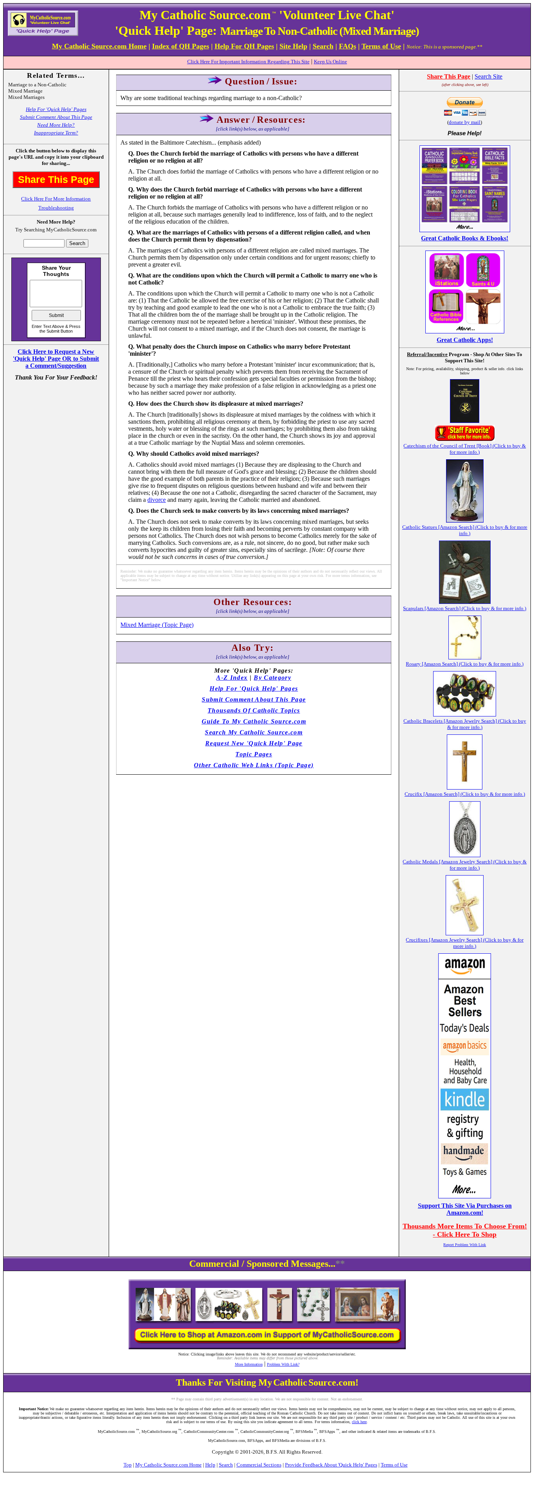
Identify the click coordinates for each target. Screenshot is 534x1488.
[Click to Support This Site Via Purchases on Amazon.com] (464, 1196)
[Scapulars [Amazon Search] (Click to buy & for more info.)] (465, 601)
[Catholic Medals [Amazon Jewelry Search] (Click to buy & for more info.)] (464, 855)
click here (359, 1422)
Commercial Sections (259, 1465)
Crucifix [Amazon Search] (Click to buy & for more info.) (465, 794)
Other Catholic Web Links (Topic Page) (254, 765)
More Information (249, 1364)
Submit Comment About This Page (56, 117)
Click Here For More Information (56, 199)
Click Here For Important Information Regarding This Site (248, 61)
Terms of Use (394, 1465)
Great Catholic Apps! (465, 340)
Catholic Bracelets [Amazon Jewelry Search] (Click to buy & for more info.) (464, 724)
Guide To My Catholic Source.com (254, 721)
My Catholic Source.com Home (168, 1465)
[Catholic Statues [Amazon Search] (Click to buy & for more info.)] (465, 520)
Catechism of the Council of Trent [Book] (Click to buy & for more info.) (464, 449)
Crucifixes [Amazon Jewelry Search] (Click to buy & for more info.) (464, 943)
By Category (272, 677)
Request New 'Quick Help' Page (254, 743)
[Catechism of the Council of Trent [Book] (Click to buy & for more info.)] (464, 420)
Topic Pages (253, 754)
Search (226, 1465)
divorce (156, 499)
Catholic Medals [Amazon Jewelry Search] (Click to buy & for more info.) (465, 865)
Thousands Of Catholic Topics (254, 710)
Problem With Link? (283, 1364)
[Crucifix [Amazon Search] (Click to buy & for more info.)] (464, 787)
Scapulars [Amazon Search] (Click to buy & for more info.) (464, 608)
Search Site (488, 76)
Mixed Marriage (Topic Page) (157, 624)
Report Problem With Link (464, 1245)
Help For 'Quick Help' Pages (56, 109)
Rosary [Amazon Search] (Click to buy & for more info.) (464, 664)
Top (128, 1465)
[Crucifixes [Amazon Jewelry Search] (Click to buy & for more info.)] (465, 933)
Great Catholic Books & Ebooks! (464, 238)
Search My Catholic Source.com (254, 732)
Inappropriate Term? (56, 133)
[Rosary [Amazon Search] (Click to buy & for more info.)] (464, 657)
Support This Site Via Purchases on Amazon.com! (465, 1209)
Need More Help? (56, 125)
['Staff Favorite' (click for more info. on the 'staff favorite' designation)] (465, 439)
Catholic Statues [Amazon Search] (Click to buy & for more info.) (464, 530)
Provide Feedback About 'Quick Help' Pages (331, 1465)
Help (210, 1465)
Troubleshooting (56, 208)
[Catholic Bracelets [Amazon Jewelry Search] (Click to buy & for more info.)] (464, 714)
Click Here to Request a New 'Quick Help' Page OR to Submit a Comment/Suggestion (56, 358)
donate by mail (464, 122)
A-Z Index (231, 677)
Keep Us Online (330, 61)
